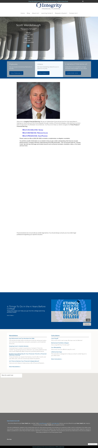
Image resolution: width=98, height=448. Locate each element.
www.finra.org (42, 423)
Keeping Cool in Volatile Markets (18, 346)
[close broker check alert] (82, 1)
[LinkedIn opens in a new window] (28, 46)
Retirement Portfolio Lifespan (60, 343)
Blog (28, 13)
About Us (35, 13)
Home (23, 13)
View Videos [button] (43, 73)
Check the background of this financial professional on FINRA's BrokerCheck (48, 1)
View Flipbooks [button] (15, 73)
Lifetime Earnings (56, 352)
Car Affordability (56, 347)
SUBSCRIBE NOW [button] (72, 73)
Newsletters (13, 335)
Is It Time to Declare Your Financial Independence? (24, 361)
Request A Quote (60, 13)
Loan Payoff (54, 338)
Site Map (9, 439)
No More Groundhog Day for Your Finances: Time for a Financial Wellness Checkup (27, 354)
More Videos (10, 315)
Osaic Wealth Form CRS (13, 420)
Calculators (55, 335)
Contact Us (72, 13)
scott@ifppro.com (28, 42)
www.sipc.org (55, 423)
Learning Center (46, 13)
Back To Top (92, 444)
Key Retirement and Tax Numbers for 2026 (21, 338)
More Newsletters (15, 366)
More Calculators (56, 359)
